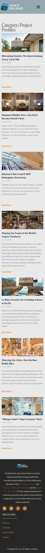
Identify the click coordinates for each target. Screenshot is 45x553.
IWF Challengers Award (27, 484)
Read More (7, 87)
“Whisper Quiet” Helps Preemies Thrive (22, 419)
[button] (38, 7)
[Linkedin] (4, 508)
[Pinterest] (11, 508)
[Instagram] (24, 508)
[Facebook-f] (18, 508)
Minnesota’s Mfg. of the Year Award (16, 487)
